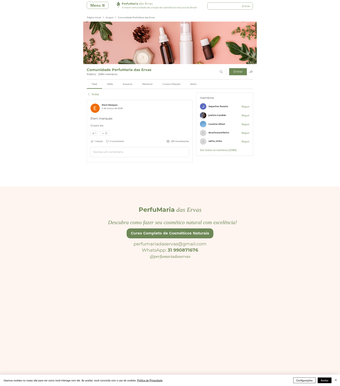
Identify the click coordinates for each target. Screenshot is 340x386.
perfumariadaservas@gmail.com (170, 243)
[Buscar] (221, 71)
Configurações (304, 380)
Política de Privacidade (150, 380)
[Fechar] (336, 380)
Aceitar (324, 380)
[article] (140, 131)
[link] (94, 84)
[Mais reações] (104, 133)
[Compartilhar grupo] (251, 71)
